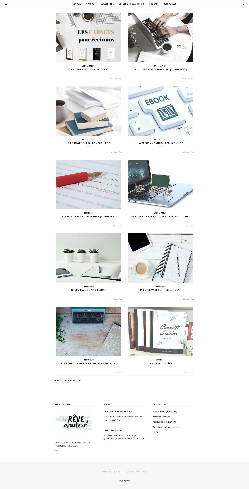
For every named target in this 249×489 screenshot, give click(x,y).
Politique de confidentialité (164, 421)
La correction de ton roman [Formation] (88, 216)
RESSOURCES (170, 4)
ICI (118, 420)
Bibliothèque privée (161, 416)
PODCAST (154, 4)
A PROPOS (91, 4)
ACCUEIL (77, 4)
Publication (160, 66)
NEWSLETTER (107, 4)
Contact (156, 432)
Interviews (88, 286)
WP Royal (142, 472)
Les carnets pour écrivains (88, 69)
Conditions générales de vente (166, 427)
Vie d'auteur (88, 66)
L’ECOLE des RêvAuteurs (131, 4)
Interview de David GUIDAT (88, 290)
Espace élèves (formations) (165, 411)
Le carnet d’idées (160, 363)
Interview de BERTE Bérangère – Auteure (88, 363)
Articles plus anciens (69, 381)
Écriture (88, 213)
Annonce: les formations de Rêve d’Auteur (160, 216)
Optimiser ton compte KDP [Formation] (160, 69)
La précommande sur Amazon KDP (160, 143)
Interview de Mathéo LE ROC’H (160, 290)
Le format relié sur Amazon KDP (88, 143)
